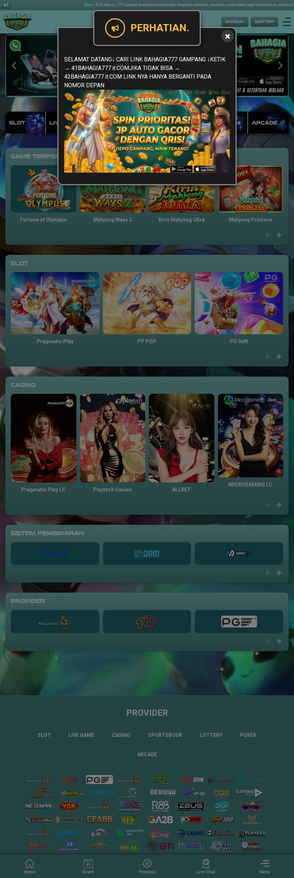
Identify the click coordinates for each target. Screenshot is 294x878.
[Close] (227, 36)
